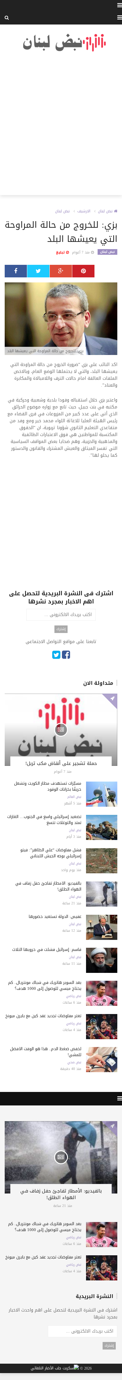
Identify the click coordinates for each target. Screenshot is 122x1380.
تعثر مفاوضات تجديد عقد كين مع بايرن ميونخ (43, 1016)
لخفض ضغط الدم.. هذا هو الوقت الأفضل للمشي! (45, 1052)
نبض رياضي (73, 996)
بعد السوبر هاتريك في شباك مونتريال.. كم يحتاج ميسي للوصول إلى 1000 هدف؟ (44, 985)
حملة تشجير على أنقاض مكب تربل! (61, 763)
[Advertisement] (61, 124)
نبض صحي (74, 1062)
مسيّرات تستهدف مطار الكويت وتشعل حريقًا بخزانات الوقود (47, 786)
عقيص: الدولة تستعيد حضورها (55, 916)
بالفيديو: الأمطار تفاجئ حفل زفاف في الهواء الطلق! (48, 886)
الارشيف (83, 211)
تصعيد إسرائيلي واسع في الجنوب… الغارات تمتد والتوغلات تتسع (44, 819)
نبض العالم (74, 797)
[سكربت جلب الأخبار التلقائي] (55, 1368)
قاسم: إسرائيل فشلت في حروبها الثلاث (46, 949)
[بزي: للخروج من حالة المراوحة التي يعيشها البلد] (61, 319)
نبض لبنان (106, 211)
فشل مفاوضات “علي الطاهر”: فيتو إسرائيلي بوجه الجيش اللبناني (50, 853)
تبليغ (61, 252)
